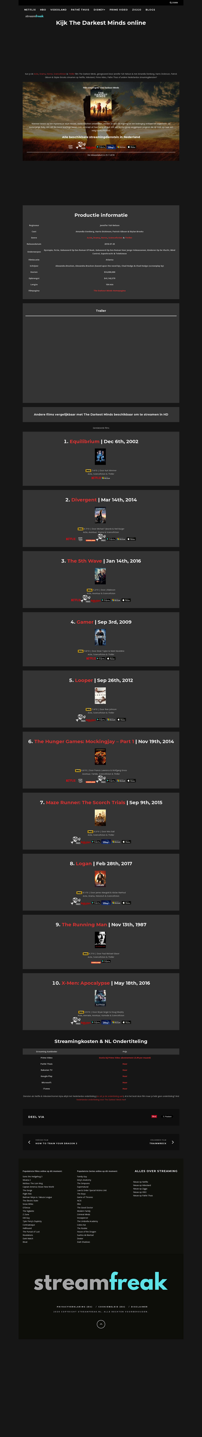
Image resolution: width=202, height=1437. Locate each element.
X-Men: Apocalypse (86, 983)
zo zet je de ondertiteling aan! (110, 1096)
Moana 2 (27, 1180)
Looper (84, 680)
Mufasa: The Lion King (33, 1183)
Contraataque (29, 1225)
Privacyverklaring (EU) (75, 1307)
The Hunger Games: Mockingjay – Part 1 (84, 741)
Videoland (58, 9)
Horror (50, 74)
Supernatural (82, 1186)
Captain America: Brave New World (38, 1186)
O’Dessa (26, 1207)
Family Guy (82, 1176)
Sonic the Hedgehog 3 (32, 1176)
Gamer (85, 622)
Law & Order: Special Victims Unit (92, 1190)
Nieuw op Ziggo (140, 1188)
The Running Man (84, 924)
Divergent (84, 500)
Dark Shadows (83, 1242)
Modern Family (83, 1211)
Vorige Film (42, 1140)
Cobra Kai (81, 1225)
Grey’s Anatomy (84, 1180)
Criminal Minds (83, 1214)
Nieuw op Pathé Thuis (143, 1195)
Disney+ (99, 9)
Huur (125, 1064)
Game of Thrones (85, 1197)
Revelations (28, 1235)
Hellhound (27, 1228)
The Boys (81, 1193)
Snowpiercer (82, 1218)
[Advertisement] (101, 49)
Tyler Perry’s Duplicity (32, 1221)
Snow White (28, 1204)
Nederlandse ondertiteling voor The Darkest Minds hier (100, 1099)
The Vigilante (28, 1211)
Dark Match (28, 1238)
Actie (36, 74)
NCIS (79, 1200)
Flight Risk (27, 1193)
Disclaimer (139, 1307)
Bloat (25, 1242)
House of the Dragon (86, 1231)
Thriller (72, 74)
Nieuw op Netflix (140, 1182)
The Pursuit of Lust (31, 1231)
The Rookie (82, 1228)
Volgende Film (158, 1140)
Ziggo (136, 9)
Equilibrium (84, 441)
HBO (43, 9)
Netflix (30, 9)
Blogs (150, 9)
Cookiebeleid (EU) (111, 1307)
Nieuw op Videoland (142, 1185)
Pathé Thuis (80, 9)
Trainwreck (158, 1143)
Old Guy (26, 1218)
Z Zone (26, 1214)
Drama (42, 74)
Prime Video (119, 9)
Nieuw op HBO (139, 1192)
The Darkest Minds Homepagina (110, 290)
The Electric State (30, 1200)
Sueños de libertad (85, 1235)
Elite (79, 1204)
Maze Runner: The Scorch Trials (85, 802)
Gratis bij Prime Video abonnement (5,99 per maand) (125, 1057)
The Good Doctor (85, 1207)
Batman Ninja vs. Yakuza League (37, 1197)
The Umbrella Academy (87, 1221)
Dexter (80, 1238)
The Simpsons (83, 1183)
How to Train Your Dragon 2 (56, 1143)
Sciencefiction (60, 74)
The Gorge (27, 1190)
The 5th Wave (84, 561)
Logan (84, 863)
